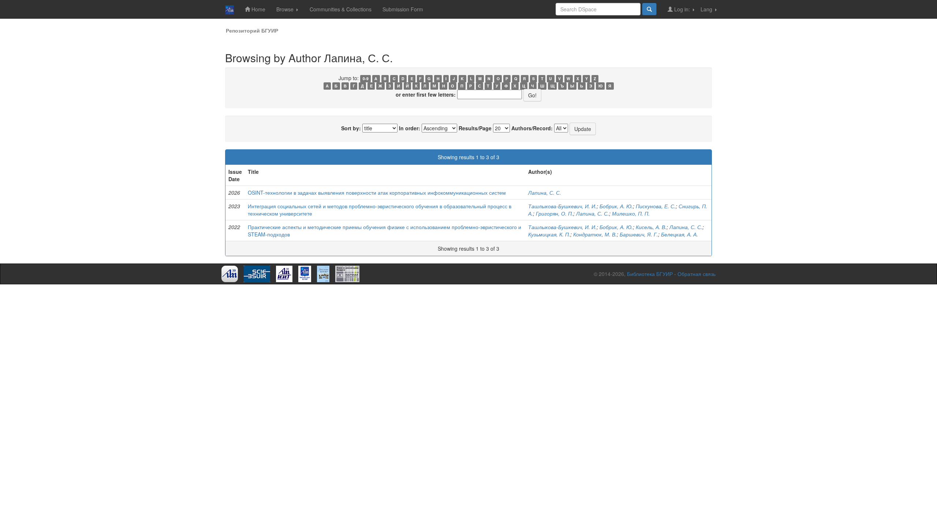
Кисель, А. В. (651, 227)
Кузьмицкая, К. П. (549, 234)
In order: (409, 128)
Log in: (682, 9)
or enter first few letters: (426, 94)
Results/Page (475, 128)
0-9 (366, 78)
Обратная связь (696, 273)
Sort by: (351, 128)
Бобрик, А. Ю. (616, 206)
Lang (707, 9)
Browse (285, 9)
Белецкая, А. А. (679, 234)
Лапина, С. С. (544, 192)
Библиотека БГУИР (650, 273)
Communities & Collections (341, 9)
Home (257, 9)
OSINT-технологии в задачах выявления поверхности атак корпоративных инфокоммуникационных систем (377, 192)
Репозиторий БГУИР (252, 30)
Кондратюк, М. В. (595, 234)
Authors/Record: (532, 128)
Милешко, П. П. (631, 213)
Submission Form (402, 9)
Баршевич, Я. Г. (639, 234)
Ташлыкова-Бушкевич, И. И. (562, 206)
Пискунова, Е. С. (656, 206)
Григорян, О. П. (554, 213)
